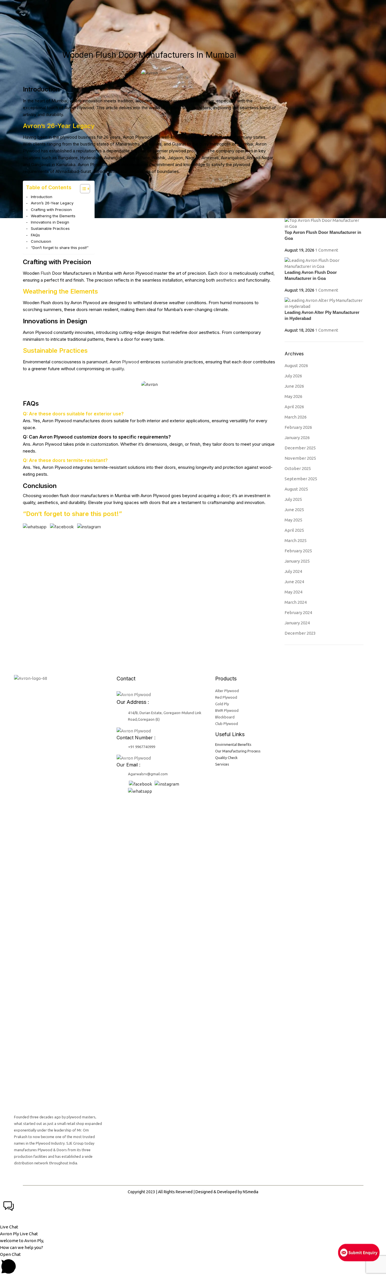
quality (117, 368)
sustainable (172, 361)
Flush (46, 273)
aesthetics (226, 280)
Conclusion (41, 241)
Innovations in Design (50, 222)
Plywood (130, 361)
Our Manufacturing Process (238, 751)
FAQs (35, 235)
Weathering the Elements (53, 216)
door (223, 273)
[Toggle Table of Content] (82, 189)
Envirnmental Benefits (233, 744)
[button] (193, 1214)
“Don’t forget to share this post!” (60, 247)
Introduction (41, 196)
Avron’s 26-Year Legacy (52, 203)
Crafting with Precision (51, 209)
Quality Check (226, 758)
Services (222, 764)
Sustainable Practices (50, 228)
